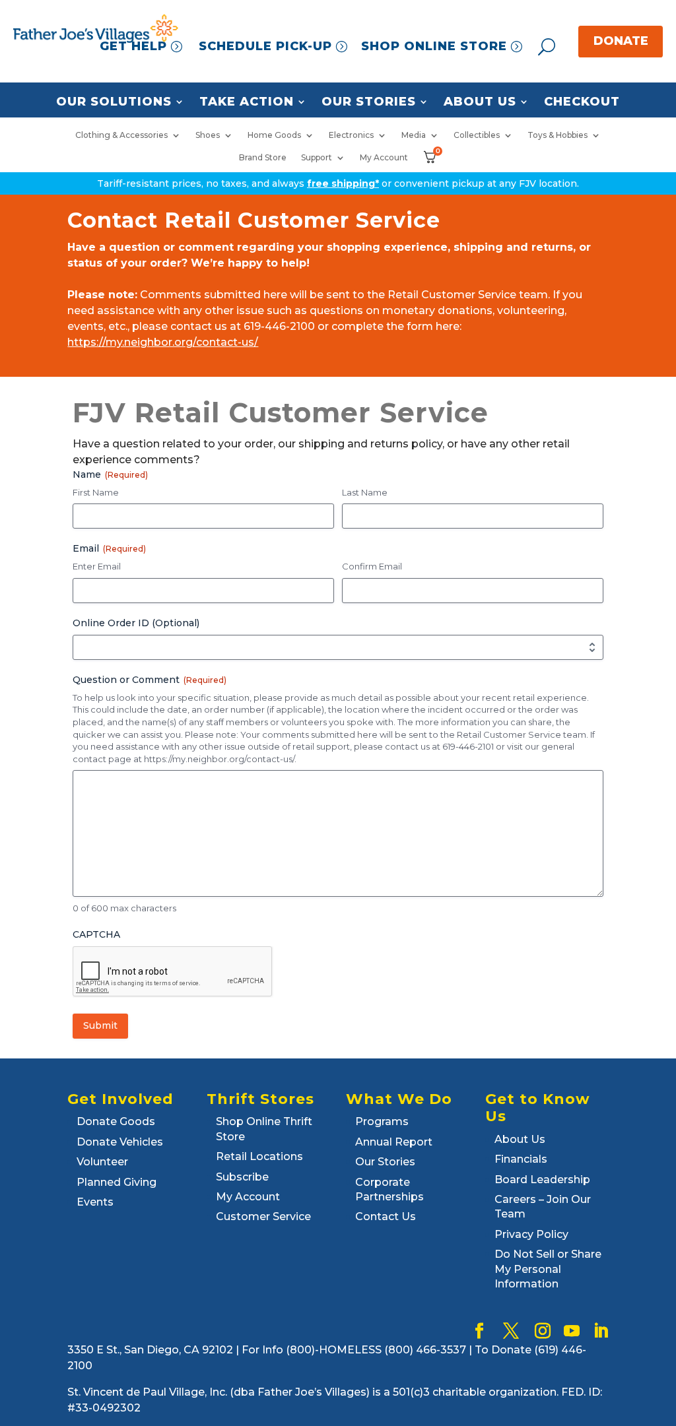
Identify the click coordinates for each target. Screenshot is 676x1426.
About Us (480, 102)
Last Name (365, 492)
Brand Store (263, 157)
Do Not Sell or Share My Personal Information (547, 1269)
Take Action (246, 102)
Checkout (582, 102)
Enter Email (97, 566)
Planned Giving (116, 1182)
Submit (100, 1025)
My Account (384, 157)
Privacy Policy (531, 1234)
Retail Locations (259, 1156)
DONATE (620, 41)
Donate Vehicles (120, 1142)
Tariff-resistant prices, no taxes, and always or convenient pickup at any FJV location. (338, 183)
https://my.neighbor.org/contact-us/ (162, 342)
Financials (520, 1159)
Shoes (207, 135)
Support (316, 157)
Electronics (351, 135)
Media (413, 135)
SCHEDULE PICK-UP (265, 46)
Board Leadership (542, 1179)
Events (95, 1202)
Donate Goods (116, 1121)
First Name (96, 492)
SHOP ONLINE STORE (434, 46)
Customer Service (263, 1216)
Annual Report (393, 1142)
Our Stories (368, 102)
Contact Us (385, 1216)
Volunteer (102, 1161)
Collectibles (477, 135)
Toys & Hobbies (557, 135)
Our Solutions (114, 102)
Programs (382, 1121)
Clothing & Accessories (121, 135)
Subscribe (242, 1177)
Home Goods (274, 135)
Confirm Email (372, 566)
